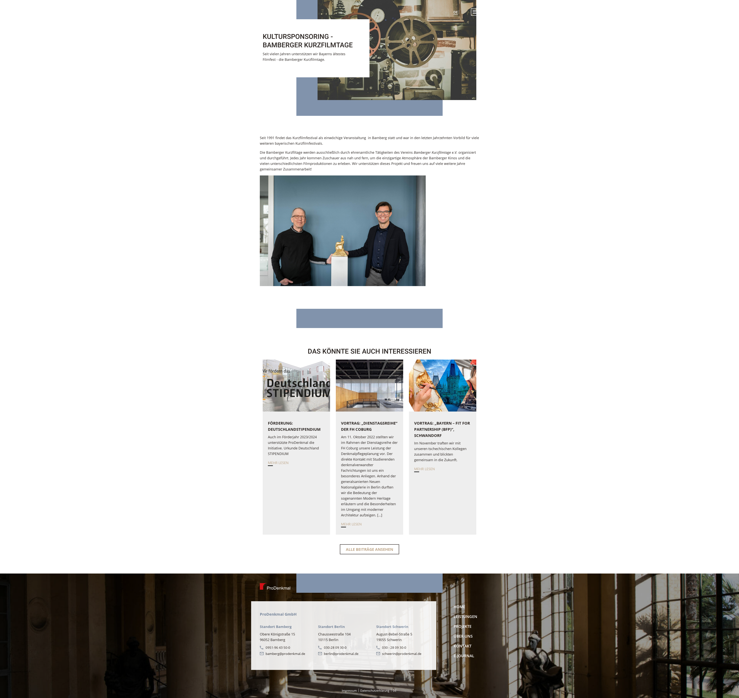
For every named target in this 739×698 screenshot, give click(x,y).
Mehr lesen (278, 462)
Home (459, 606)
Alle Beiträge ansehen (369, 549)
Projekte (462, 626)
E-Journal (464, 655)
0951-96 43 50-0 (278, 647)
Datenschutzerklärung (374, 690)
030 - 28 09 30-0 (394, 647)
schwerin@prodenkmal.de (401, 653)
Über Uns (463, 636)
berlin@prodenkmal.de (341, 653)
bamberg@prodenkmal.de (285, 653)
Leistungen (465, 616)
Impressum (349, 690)
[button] (475, 12)
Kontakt (462, 646)
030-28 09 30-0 (335, 647)
